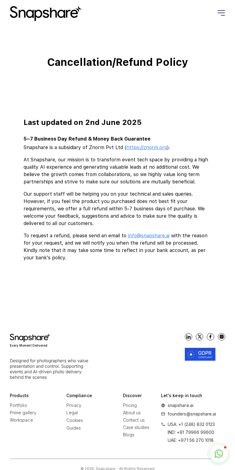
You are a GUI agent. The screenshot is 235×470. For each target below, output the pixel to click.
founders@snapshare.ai (192, 413)
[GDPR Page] (200, 354)
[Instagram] (221, 336)
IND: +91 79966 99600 (191, 432)
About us (132, 412)
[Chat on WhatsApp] (219, 454)
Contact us (134, 420)
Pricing (130, 405)
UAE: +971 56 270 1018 (191, 440)
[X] (199, 336)
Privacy (74, 405)
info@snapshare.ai (149, 236)
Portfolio (18, 405)
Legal (72, 412)
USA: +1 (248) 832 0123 (191, 424)
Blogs (128, 434)
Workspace (21, 420)
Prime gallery (23, 412)
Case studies (136, 427)
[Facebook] (210, 336)
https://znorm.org (146, 147)
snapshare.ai (180, 405)
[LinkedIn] (188, 336)
